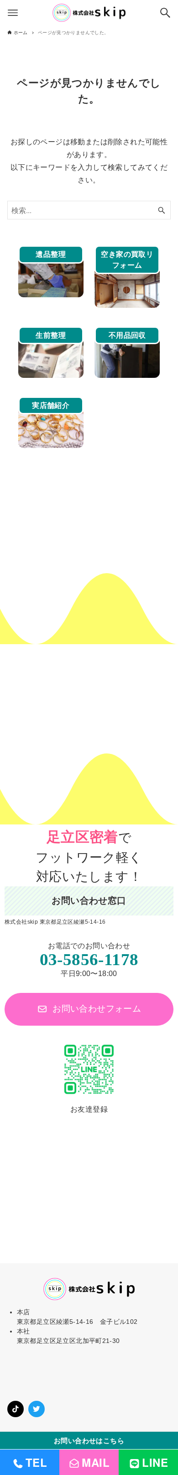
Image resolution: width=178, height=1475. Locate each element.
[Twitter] (36, 1409)
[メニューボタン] (13, 13)
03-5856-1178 (89, 959)
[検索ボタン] (165, 13)
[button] (89, 1009)
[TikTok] (15, 1409)
